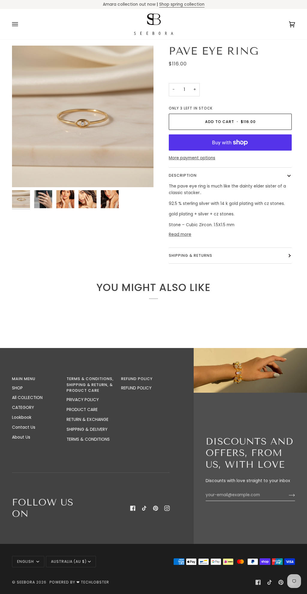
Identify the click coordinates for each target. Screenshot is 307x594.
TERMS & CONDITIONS (88, 439)
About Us (21, 437)
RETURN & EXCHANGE (88, 419)
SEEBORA (26, 582)
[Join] (287, 495)
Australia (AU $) (69, 561)
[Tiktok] (144, 508)
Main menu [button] (23, 378)
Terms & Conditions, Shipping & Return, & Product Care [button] (90, 384)
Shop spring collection (181, 4)
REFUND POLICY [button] (137, 378)
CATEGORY (23, 407)
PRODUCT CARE (82, 409)
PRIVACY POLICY (83, 400)
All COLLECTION (27, 397)
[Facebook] (133, 508)
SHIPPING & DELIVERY (87, 429)
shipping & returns (190, 255)
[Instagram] (167, 508)
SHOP (17, 388)
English (26, 561)
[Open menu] (21, 24)
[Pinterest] (155, 508)
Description (183, 175)
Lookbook (21, 417)
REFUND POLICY (136, 388)
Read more (180, 234)
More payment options (192, 158)
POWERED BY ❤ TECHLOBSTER (79, 582)
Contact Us (23, 427)
